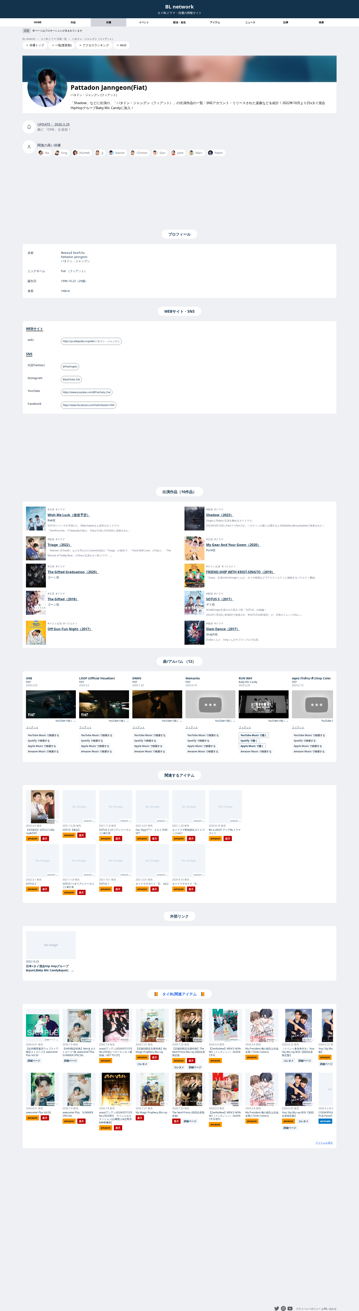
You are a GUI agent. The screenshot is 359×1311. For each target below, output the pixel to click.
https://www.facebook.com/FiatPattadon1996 (88, 405)
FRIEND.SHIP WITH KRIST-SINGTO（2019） (240, 572)
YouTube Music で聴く (254, 735)
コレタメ (142, 1064)
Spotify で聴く (249, 740)
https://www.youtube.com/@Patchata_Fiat (87, 392)
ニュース (250, 22)
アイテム (215, 22)
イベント (144, 22)
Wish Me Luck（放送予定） (69, 515)
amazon (32, 838)
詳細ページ (34, 1060)
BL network (179, 6)
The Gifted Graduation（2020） (73, 572)
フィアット (32, 727)
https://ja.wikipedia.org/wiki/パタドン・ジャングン (91, 341)
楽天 (44, 838)
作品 (73, 22)
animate (325, 1121)
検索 (321, 22)
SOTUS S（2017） (220, 599)
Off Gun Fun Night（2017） (70, 629)
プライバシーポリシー (308, 1309)
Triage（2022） (60, 544)
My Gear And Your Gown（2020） (233, 544)
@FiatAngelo (70, 366)
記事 (285, 22)
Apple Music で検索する (42, 746)
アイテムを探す (324, 1142)
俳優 (108, 22)
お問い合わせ (329, 1309)
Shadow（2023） (220, 515)
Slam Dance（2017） (223, 629)
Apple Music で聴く (252, 746)
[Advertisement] (179, 192)
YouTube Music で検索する (43, 735)
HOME (38, 22)
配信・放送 (179, 22)
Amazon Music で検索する (43, 751)
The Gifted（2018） (63, 599)
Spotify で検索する (39, 740)
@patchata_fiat (71, 379)
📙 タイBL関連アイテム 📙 (179, 993)
